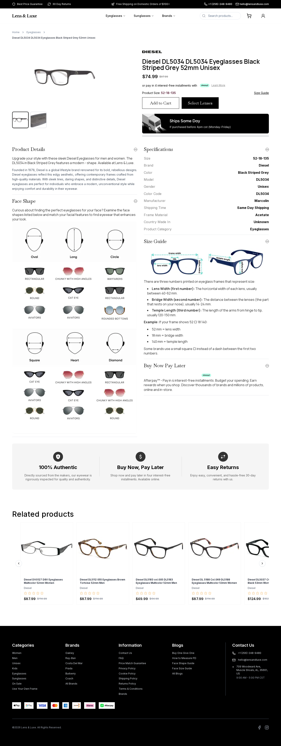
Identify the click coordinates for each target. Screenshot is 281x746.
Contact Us (125, 652)
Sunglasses (142, 15)
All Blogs (177, 673)
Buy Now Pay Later (165, 365)
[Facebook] (259, 727)
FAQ (121, 658)
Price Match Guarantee (132, 663)
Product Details (28, 149)
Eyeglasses (114, 15)
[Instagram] (267, 727)
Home (16, 32)
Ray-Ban (70, 658)
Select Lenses (200, 103)
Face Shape (24, 201)
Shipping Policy (128, 678)
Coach (69, 678)
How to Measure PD (184, 658)
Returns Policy (127, 683)
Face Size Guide (182, 668)
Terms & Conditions (131, 688)
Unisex (16, 663)
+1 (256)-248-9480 (220, 4)
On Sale (17, 683)
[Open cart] (249, 16)
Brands (167, 15)
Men (14, 658)
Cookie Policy (127, 673)
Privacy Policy (127, 668)
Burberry (70, 673)
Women (16, 652)
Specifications (158, 149)
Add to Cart (160, 103)
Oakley (69, 652)
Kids (14, 668)
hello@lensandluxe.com (254, 4)
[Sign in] (263, 16)
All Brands (71, 683)
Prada (68, 668)
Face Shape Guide (183, 663)
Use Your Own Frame (24, 688)
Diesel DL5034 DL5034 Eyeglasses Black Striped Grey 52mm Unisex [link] (53, 37)
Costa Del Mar (73, 663)
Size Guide (261, 93)
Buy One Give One (183, 652)
